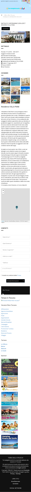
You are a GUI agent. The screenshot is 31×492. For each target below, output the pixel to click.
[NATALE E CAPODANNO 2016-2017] (5, 81)
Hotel (2, 315)
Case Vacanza (5, 326)
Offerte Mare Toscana (9, 15)
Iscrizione (15, 483)
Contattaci (6, 28)
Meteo (3, 346)
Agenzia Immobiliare (7, 311)
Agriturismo (4, 313)
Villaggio (3, 335)
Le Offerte (4, 344)
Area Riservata (15, 481)
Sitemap (18, 474)
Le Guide (3, 351)
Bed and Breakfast (6, 322)
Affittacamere (5, 309)
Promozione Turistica (7, 329)
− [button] (3, 193)
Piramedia (26, 470)
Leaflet (3, 221)
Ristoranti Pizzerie (6, 333)
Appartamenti (5, 318)
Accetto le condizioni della (11, 275)
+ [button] (3, 190)
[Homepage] (1, 15)
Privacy (19, 275)
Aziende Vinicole (5, 320)
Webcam (3, 348)
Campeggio (4, 324)
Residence (4, 331)
